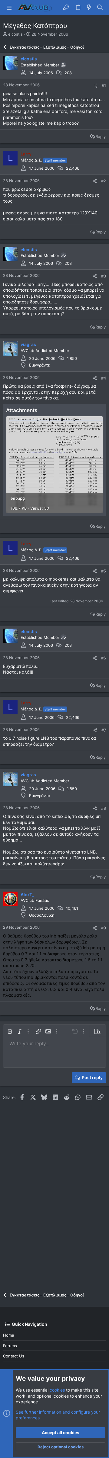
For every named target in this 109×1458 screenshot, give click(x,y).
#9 (103, 927)
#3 (103, 276)
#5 (103, 571)
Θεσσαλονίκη (41, 915)
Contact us (13, 1356)
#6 (103, 657)
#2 (103, 180)
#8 (103, 808)
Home (8, 1335)
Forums (10, 1345)
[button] (9, 7)
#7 (103, 730)
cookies (57, 1389)
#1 (104, 85)
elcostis (15, 34)
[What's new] (89, 7)
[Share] (95, 85)
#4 (103, 378)
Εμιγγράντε (39, 365)
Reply (100, 136)
